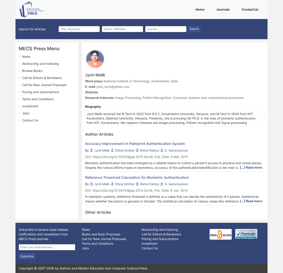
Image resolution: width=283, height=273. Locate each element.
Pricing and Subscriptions (40, 92)
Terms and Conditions (38, 99)
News (26, 56)
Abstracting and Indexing (40, 63)
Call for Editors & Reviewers (42, 78)
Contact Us (251, 9)
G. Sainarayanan (176, 150)
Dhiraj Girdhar (125, 150)
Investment (30, 106)
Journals (223, 9)
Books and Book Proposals (101, 234)
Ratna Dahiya (149, 150)
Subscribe (27, 256)
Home (200, 9)
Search (194, 29)
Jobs (25, 113)
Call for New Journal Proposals (44, 85)
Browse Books (32, 71)
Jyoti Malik (102, 150)
